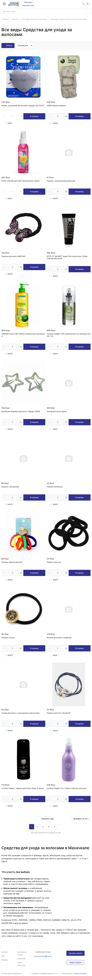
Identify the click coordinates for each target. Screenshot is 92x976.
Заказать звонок (75, 953)
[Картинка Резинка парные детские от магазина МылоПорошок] (23, 533)
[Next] (60, 826)
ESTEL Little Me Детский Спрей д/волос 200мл (20, 181)
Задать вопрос (75, 962)
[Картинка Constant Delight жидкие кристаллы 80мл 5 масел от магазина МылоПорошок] (23, 760)
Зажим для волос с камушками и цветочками (20, 713)
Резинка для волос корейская (59, 638)
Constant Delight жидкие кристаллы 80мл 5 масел (22, 788)
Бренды (4, 960)
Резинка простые (54, 562)
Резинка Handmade (55, 487)
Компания (21, 959)
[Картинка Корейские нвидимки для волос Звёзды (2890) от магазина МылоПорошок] (23, 383)
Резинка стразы (8, 638)
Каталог (4, 952)
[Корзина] (87, 3)
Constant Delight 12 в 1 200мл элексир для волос (67, 788)
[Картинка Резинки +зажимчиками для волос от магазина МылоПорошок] (69, 152)
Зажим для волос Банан (57, 411)
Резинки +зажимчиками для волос (61, 181)
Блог (3, 956)
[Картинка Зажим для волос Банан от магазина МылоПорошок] (69, 383)
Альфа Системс (80, 973)
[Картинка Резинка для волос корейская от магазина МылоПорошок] (69, 609)
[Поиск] (88, 11)
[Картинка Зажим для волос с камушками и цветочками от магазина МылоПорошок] (23, 684)
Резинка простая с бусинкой (58, 713)
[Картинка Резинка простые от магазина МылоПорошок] (69, 533)
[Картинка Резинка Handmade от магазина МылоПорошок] (69, 458)
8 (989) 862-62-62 (42, 952)
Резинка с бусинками (10, 487)
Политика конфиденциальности (44, 973)
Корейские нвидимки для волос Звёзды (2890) (20, 411)
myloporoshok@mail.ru (43, 956)
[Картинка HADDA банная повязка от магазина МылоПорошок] (69, 77)
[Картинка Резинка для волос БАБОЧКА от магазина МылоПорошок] (23, 228)
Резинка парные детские (11, 562)
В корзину (34, 116)
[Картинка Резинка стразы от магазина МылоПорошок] (23, 609)
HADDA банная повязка (56, 105)
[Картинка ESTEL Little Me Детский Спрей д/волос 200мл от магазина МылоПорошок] (23, 152)
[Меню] (4, 4)
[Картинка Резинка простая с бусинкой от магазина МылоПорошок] (69, 684)
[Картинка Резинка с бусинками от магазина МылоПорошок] (23, 458)
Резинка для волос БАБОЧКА (13, 256)
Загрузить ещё (47, 819)
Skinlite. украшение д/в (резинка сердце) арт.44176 (22, 105)
